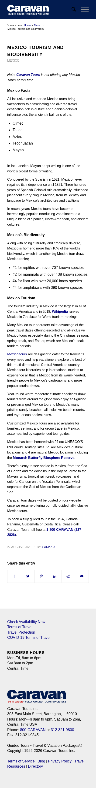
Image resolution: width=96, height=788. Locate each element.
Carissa (48, 547)
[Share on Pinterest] (41, 576)
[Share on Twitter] (27, 576)
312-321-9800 (62, 730)
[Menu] (82, 9)
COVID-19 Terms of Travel (29, 637)
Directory (35, 766)
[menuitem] (71, 9)
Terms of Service (21, 761)
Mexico (13, 60)
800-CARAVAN (33, 730)
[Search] (71, 9)
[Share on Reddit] (68, 576)
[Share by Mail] (82, 576)
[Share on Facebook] (14, 576)
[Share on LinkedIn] (55, 576)
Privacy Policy (60, 761)
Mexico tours (17, 354)
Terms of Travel (19, 627)
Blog (41, 761)
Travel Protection (21, 632)
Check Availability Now (26, 622)
